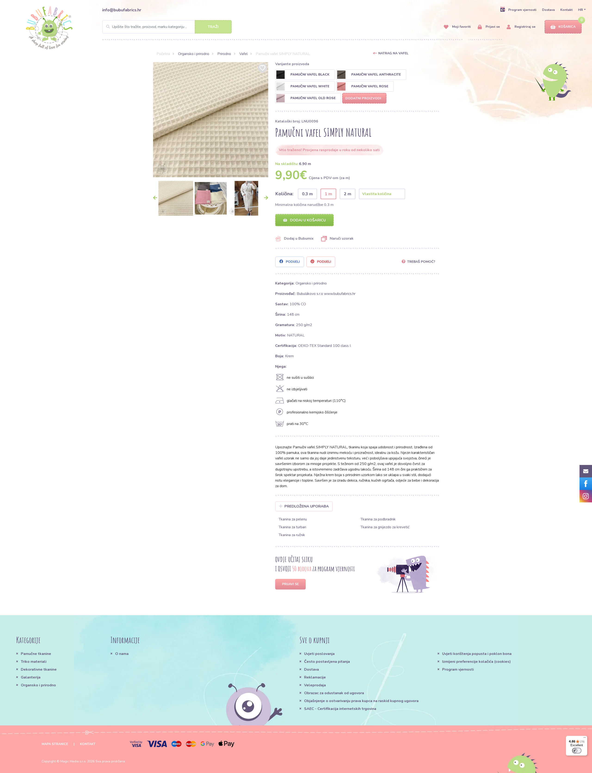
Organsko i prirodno (193, 53)
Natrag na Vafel (393, 53)
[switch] (576, 750)
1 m (328, 194)
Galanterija (30, 677)
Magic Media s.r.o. (73, 761)
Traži (213, 26)
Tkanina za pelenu (293, 519)
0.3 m (307, 194)
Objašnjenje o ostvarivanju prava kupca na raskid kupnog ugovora (361, 700)
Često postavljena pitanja (327, 661)
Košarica (567, 26)
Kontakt (566, 10)
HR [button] (580, 10)
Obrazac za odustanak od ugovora (334, 693)
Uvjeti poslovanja (319, 653)
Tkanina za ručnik (292, 535)
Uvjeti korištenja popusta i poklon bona (477, 653)
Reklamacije (315, 677)
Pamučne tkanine (36, 653)
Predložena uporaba (306, 506)
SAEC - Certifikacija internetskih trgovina (340, 708)
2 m (347, 194)
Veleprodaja (315, 685)
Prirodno (224, 53)
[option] (210, 119)
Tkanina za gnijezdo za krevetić (385, 527)
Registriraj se (524, 26)
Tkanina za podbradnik (378, 519)
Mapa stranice (55, 744)
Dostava (548, 10)
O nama (122, 653)
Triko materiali (33, 661)
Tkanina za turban (292, 527)
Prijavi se (492, 26)
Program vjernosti (522, 10)
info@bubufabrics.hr (121, 10)
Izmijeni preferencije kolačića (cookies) (476, 661)
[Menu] (584, 738)
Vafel (243, 53)
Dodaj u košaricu (307, 220)
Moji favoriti (461, 26)
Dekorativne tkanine (39, 669)
